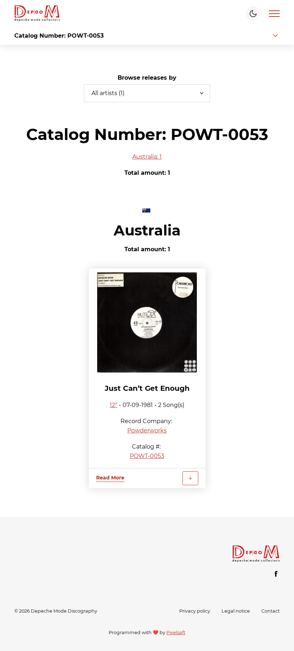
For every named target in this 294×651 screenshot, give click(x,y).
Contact (270, 611)
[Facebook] (276, 574)
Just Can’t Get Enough (147, 388)
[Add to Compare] (190, 478)
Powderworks (147, 430)
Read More (110, 477)
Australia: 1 (147, 156)
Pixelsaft (175, 632)
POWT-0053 (147, 456)
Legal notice (236, 611)
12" (113, 405)
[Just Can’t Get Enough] (147, 322)
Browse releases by (147, 77)
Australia (147, 230)
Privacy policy (194, 611)
